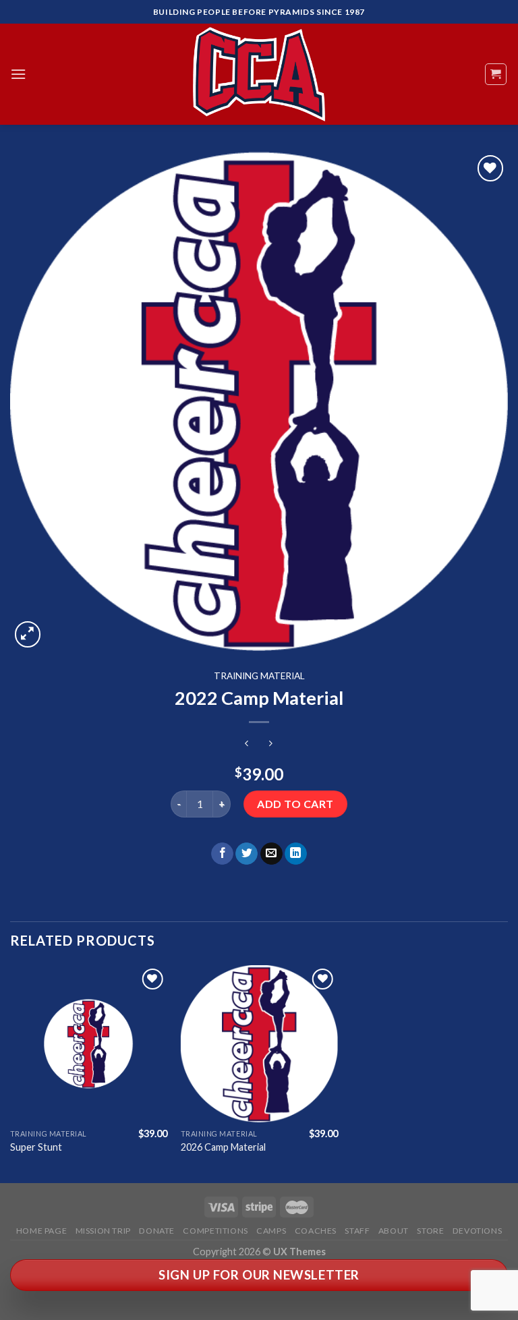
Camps (271, 1231)
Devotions (477, 1231)
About (393, 1231)
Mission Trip (103, 1231)
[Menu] (18, 73)
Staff (357, 1231)
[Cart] (496, 74)
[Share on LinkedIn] (296, 853)
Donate (157, 1231)
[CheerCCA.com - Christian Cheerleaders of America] (259, 74)
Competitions (215, 1231)
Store (430, 1231)
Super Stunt (36, 1147)
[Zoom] (28, 634)
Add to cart (295, 803)
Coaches (316, 1231)
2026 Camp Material (223, 1147)
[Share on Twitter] (246, 853)
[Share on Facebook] (222, 853)
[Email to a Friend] (271, 853)
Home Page (41, 1231)
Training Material (259, 675)
